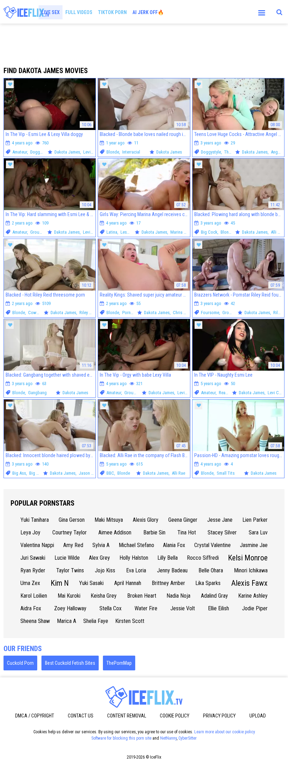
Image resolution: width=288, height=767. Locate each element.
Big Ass (19, 473)
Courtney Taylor (69, 532)
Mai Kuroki (69, 595)
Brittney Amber (168, 583)
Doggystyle (40, 152)
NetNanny (168, 738)
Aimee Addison (114, 532)
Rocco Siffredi (203, 557)
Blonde (112, 152)
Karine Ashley (253, 595)
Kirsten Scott (129, 621)
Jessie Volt (182, 608)
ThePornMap (119, 663)
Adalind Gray (214, 595)
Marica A (66, 621)
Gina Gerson (72, 519)
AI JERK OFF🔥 (148, 12)
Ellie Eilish (218, 608)
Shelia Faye (95, 621)
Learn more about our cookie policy (224, 731)
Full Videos (78, 12)
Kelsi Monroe (248, 557)
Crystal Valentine (212, 545)
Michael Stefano (136, 545)
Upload (257, 715)
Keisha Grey (104, 595)
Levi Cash (92, 152)
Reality (225, 392)
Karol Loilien (33, 595)
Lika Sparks (208, 583)
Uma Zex (30, 583)
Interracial (131, 152)
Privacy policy (219, 715)
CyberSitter (187, 738)
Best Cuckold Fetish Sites (70, 663)
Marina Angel (182, 232)
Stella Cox (110, 608)
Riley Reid (88, 312)
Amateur (19, 152)
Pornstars (131, 312)
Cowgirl (35, 312)
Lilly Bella (167, 557)
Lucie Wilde (67, 557)
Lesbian (127, 232)
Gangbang (37, 392)
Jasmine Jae (254, 545)
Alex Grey (99, 557)
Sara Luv (258, 532)
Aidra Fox (30, 608)
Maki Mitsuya (108, 519)
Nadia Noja (178, 595)
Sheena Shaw (35, 621)
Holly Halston (133, 557)
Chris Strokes (185, 312)
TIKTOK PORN (112, 12)
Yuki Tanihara (34, 519)
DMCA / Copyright (34, 715)
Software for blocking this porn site (121, 738)
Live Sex (50, 12)
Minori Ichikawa (251, 570)
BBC (110, 473)
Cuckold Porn (20, 663)
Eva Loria (136, 570)
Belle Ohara (210, 570)
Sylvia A (101, 545)
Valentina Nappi (37, 545)
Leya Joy (30, 532)
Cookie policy (174, 715)
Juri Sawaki (32, 557)
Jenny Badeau (172, 570)
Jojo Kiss (105, 570)
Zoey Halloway (70, 608)
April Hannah (127, 583)
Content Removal (126, 715)
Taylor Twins (70, 570)
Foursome (210, 312)
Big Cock (209, 232)
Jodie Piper (255, 608)
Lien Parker (255, 519)
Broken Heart (141, 595)
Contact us (80, 715)
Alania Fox (174, 545)
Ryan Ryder (32, 570)
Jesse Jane (220, 519)
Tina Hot (186, 532)
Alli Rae (277, 232)
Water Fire (146, 608)
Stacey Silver (222, 532)
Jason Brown (91, 473)
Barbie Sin (154, 532)
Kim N (60, 583)
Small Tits (226, 473)
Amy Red (73, 545)
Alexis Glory (145, 519)
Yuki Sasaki (91, 583)
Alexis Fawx (249, 583)
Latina (111, 232)
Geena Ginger (182, 519)
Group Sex (40, 232)
